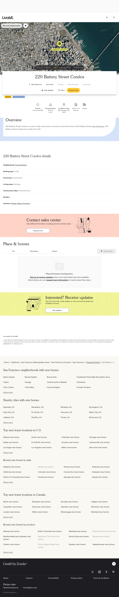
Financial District (21, 165)
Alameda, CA (8, 407)
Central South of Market (57, 382)
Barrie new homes (10, 502)
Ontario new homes (11, 544)
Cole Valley (29, 387)
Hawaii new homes (100, 477)
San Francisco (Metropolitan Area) (35, 362)
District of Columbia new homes (16, 477)
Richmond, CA (95, 417)
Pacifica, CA (36, 417)
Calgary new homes (99, 502)
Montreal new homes (100, 512)
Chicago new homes (97, 437)
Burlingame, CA (95, 407)
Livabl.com (6, 344)
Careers (29, 578)
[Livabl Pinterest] (113, 572)
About (5, 578)
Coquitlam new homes (12, 507)
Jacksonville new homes (99, 442)
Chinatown (81, 382)
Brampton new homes (41, 502)
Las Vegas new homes (12, 447)
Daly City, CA (8, 412)
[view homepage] (8, 17)
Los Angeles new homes (41, 447)
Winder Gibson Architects (20, 203)
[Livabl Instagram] (99, 572)
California (15, 362)
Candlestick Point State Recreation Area (93, 377)
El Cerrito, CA (37, 412)
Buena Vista (51, 377)
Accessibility (53, 578)
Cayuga (28, 382)
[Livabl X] (92, 572)
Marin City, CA (95, 412)
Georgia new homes (72, 477)
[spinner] (107, 17)
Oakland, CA (8, 417)
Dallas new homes (10, 442)
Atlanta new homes (11, 437)
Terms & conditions (101, 578)
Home (6, 362)
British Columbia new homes (50, 531)
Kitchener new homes (100, 507)
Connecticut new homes (74, 472)
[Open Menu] (114, 17)
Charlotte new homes (70, 437)
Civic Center (8, 387)
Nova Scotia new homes (79, 536)
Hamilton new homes (70, 507)
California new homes (12, 472)
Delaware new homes (101, 472)
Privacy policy (76, 578)
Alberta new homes (11, 531)
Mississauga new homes (71, 512)
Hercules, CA (66, 412)
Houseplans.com (30, 588)
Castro (6, 382)
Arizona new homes (72, 467)
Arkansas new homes (101, 467)
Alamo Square (9, 377)
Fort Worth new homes (40, 442)
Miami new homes (69, 447)
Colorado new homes (47, 472)
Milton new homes (40, 512)
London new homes (11, 512)
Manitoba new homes (78, 531)
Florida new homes (46, 477)
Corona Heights (53, 387)
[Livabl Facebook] (106, 572)
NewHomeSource (10, 588)
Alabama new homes (12, 467)
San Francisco (98, 126)
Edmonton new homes (41, 507)
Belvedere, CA (37, 407)
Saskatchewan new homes (103, 544)
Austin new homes (39, 437)
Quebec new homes (77, 544)
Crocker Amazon (84, 387)
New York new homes (98, 447)
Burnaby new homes (69, 502)
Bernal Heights (31, 377)
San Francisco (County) (60, 362)
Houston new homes (70, 442)
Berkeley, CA (66, 407)
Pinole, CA (65, 417)
